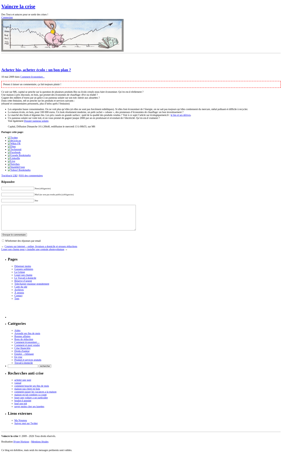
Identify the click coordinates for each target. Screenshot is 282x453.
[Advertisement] (39, 59)
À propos (19, 292)
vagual (17, 383)
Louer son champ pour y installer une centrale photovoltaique (32, 249)
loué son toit (20, 403)
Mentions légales (39, 441)
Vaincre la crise (18, 6)
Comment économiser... (32, 76)
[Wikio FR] (14, 143)
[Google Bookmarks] (19, 155)
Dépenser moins (22, 266)
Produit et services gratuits (27, 359)
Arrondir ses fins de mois (27, 333)
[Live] (11, 161)
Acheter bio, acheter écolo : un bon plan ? (36, 70)
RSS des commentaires (31, 175)
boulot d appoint (22, 400)
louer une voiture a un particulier (31, 397)
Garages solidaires (23, 269)
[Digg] (12, 146)
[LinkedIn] (14, 158)
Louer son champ (23, 275)
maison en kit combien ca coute (30, 394)
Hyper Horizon (21, 441)
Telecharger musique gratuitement (31, 283)
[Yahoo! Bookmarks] (19, 170)
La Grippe (19, 272)
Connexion (7, 17)
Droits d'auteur (22, 351)
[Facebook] (14, 152)
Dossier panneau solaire (36, 121)
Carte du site (20, 286)
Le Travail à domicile (25, 278)
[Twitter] (13, 137)
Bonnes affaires (22, 336)
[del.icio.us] (14, 140)
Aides (17, 330)
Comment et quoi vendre (27, 345)
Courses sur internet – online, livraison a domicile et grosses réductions (41, 246)
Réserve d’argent (23, 280)
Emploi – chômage (24, 354)
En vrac (18, 357)
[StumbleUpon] (16, 167)
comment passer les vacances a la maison (35, 391)
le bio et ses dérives (181, 115)
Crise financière (22, 348)
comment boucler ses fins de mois (31, 385)
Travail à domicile (23, 362)
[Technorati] (14, 149)
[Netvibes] (14, 164)
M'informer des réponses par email (23, 240)
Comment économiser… (26, 342)
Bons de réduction (23, 339)
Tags (16, 298)
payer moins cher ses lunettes (29, 406)
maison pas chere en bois (27, 388)
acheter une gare (22, 380)
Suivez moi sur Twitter (26, 423)
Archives (19, 289)
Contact (18, 295)
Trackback (9, 175)
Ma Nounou (20, 420)
